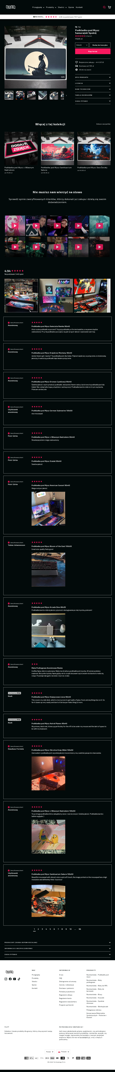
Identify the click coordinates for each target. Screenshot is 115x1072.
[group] (15, 271)
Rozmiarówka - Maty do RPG (97, 986)
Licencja (79, 83)
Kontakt (79, 7)
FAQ (60, 978)
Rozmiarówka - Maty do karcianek (95, 990)
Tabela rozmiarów (83, 95)
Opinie (71, 7)
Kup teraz (92, 51)
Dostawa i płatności (66, 988)
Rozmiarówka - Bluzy (94, 994)
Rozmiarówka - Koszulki (95, 998)
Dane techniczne (83, 89)
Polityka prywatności (67, 992)
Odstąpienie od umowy (67, 981)
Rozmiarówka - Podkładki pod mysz (98, 976)
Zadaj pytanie (81, 101)
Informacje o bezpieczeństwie (18, 948)
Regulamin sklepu (65, 995)
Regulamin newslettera (68, 1002)
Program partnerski (66, 1005)
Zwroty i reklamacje (66, 985)
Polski (48, 1052)
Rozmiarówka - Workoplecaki (97, 1006)
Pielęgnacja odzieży (94, 1010)
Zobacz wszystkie (103, 124)
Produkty (50, 7)
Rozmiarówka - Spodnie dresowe (95, 1002)
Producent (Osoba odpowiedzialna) (20, 942)
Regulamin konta (65, 998)
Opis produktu (81, 77)
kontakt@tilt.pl (85, 1037)
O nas (61, 975)
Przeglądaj (37, 7)
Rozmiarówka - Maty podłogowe (94, 981)
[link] (57, 17)
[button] (93, 36)
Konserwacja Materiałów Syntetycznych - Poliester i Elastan (97, 1015)
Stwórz (61, 7)
